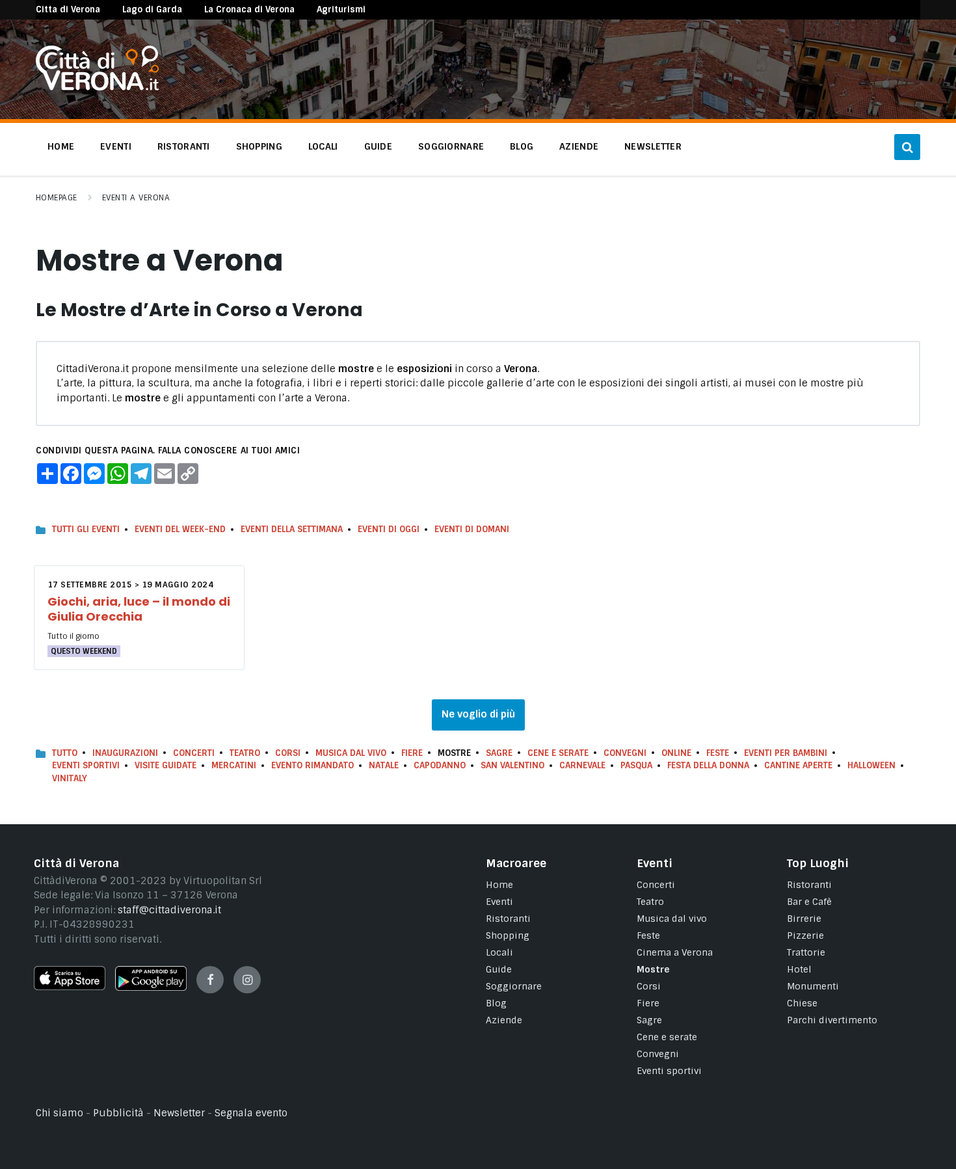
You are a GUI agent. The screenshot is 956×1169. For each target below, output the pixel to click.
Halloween (871, 765)
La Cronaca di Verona (249, 9)
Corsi (287, 753)
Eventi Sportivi (86, 765)
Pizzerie (805, 935)
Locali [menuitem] (323, 146)
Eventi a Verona (136, 198)
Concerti (194, 753)
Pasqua (636, 765)
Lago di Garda (152, 9)
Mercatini (233, 765)
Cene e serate (558, 753)
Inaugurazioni (125, 753)
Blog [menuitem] (521, 146)
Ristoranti (508, 918)
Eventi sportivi (669, 1071)
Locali (499, 952)
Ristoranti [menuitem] (183, 146)
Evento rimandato (312, 765)
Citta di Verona (68, 9)
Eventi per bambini (785, 753)
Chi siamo (59, 1113)
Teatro (245, 753)
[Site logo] (97, 87)
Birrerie (804, 918)
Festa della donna (708, 765)
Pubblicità (118, 1113)
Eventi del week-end (180, 529)
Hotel (799, 969)
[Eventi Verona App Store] (69, 986)
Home (499, 885)
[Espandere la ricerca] (907, 147)
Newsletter (179, 1113)
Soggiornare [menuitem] (451, 146)
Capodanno (440, 765)
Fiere (412, 753)
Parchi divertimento (832, 1020)
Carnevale (582, 765)
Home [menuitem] (60, 146)
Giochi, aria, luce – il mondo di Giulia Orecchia (138, 609)
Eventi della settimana (292, 529)
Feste (717, 753)
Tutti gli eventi (86, 529)
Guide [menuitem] (378, 146)
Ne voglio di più (478, 714)
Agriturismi (341, 9)
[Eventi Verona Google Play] (151, 987)
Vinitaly (69, 778)
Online (676, 753)
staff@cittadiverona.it (169, 910)
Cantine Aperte (798, 765)
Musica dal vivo (350, 753)
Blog (496, 1003)
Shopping (507, 935)
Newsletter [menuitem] (653, 146)
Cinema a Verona (675, 952)
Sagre (499, 753)
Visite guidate (165, 765)
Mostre (653, 969)
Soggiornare (514, 986)
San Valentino (512, 765)
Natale (384, 765)
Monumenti (813, 986)
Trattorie (806, 952)
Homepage (56, 198)
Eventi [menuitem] (115, 146)
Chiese (802, 1003)
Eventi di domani (471, 529)
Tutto (64, 753)
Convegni (625, 753)
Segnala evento (251, 1113)
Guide (499, 969)
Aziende (504, 1020)
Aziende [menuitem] (578, 146)
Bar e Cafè (809, 901)
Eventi (499, 901)
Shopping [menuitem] (259, 146)
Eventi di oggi (388, 529)
